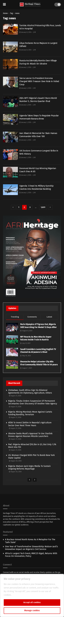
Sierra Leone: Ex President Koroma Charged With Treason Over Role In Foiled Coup (39, 81)
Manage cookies (32, 610)
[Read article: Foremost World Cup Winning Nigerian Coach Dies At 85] (10, 172)
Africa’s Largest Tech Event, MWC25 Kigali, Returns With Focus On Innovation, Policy (31, 554)
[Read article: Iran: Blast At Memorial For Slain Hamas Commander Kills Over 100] (10, 137)
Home (5, 13)
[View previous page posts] (29, 480)
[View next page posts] (34, 480)
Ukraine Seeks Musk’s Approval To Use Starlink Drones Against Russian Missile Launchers (30, 434)
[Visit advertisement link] (32, 257)
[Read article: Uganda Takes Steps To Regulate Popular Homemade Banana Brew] (10, 119)
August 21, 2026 (15, 396)
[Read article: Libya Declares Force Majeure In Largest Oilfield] (10, 47)
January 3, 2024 (26, 67)
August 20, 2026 (15, 461)
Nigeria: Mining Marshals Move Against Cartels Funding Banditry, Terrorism (30, 413)
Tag (11, 13)
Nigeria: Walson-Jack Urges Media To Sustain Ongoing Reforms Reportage (29, 467)
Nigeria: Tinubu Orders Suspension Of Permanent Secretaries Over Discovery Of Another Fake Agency (32, 402)
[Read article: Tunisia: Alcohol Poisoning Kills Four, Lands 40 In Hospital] (10, 29)
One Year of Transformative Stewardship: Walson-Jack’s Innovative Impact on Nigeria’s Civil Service (31, 547)
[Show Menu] (4, 4)
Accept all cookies (32, 602)
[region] (32, 595)
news (17, 13)
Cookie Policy (18, 595)
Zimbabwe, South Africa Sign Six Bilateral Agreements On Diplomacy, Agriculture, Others (30, 391)
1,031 (43, 207)
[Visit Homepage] (30, 5)
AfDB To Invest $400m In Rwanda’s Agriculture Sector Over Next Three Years (29, 424)
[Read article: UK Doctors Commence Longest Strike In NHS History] (10, 154)
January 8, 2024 (26, 32)
